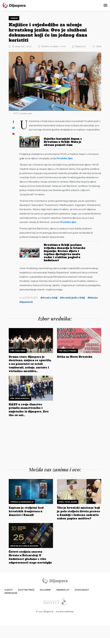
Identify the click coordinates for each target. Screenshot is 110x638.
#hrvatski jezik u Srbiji (72, 297)
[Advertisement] (55, 441)
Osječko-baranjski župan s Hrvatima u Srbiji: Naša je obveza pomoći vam (63, 142)
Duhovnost (82, 590)
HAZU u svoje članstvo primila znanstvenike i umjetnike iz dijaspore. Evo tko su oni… (29, 410)
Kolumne (45, 590)
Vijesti (98, 46)
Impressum (10, 593)
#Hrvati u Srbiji (48, 297)
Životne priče (26, 590)
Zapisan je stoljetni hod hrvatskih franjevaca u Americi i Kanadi (26, 511)
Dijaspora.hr (80, 46)
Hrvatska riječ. (65, 158)
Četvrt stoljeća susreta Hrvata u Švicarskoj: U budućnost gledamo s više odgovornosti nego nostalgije (30, 557)
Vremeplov (62, 590)
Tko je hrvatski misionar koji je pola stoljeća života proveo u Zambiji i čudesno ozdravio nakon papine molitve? (78, 513)
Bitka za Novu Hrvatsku (74, 357)
